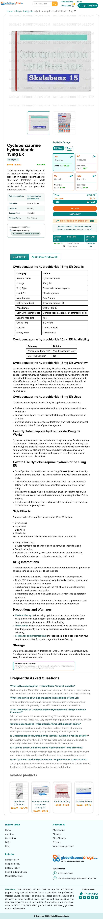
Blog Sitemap (59, 838)
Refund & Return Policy (16, 872)
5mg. (69, 148)
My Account (59, 830)
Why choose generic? (63, 846)
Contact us (10, 838)
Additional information (45, 257)
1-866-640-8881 (65, 873)
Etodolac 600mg (62, 801)
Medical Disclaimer (14, 876)
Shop (79, 1)
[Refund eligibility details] (91, 229)
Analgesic (28, 11)
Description (19, 257)
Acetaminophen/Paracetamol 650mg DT (40, 804)
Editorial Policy (12, 868)
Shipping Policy (12, 863)
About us (9, 834)
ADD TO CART (75, 214)
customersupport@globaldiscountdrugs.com (77, 878)
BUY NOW (75, 208)
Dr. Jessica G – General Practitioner (26, 234)
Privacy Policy (12, 859)
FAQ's (7, 842)
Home (10, 11)
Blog (7, 846)
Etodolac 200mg (84, 801)
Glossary (57, 842)
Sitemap (57, 834)
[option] (39, 122)
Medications (67, 1)
